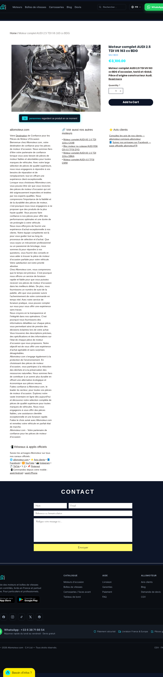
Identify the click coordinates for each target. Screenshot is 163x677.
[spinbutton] (116, 91)
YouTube (29, 463)
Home (13, 33)
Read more (115, 79)
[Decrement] (111, 91)
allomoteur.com (21, 459)
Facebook (15, 463)
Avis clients (39, 459)
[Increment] (121, 91)
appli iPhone (31, 473)
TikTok (16, 466)
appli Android (16, 473)
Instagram (45, 463)
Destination (21, 135)
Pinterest (35, 466)
